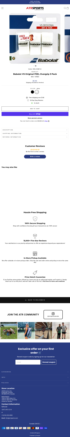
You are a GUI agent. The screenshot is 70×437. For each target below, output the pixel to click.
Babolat (35, 71)
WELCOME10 (37, 69)
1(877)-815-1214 (7, 409)
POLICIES (5, 382)
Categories (6, 372)
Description (8, 130)
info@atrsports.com (12, 418)
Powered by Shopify (35, 435)
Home (30, 69)
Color (35, 88)
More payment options (35, 118)
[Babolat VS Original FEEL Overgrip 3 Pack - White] (4, 203)
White (37, 92)
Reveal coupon (48, 362)
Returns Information (12, 137)
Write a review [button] (35, 156)
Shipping (28, 82)
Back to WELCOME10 (36, 300)
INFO (3, 377)
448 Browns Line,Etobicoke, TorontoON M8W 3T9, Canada (8, 392)
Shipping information (12, 133)
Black (32, 92)
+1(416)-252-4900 (7, 415)
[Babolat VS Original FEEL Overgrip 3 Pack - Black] (2, 203)
